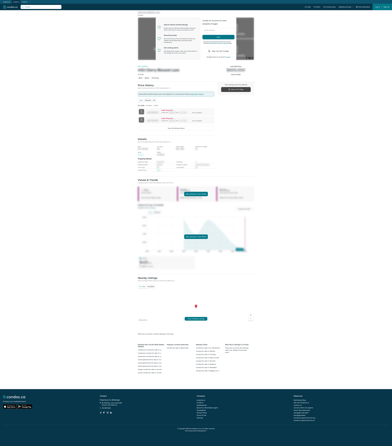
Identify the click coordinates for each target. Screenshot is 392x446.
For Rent (317, 7)
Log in (228, 57)
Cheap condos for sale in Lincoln (150, 369)
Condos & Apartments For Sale (305, 418)
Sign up (194, 94)
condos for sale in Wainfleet (206, 367)
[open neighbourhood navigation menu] (352, 7)
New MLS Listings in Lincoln (237, 345)
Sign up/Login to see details (196, 194)
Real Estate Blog (300, 400)
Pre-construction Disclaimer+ (196, 431)
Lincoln (140, 15)
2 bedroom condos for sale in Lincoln (151, 350)
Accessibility (201, 410)
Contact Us (298, 405)
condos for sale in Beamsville (178, 348)
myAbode (17, 401)
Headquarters (202, 405)
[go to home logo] (14, 396)
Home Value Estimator (302, 410)
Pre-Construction (329, 7)
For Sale (308, 7)
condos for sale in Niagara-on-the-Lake (210, 371)
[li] (111, 412)
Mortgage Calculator (301, 413)
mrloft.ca (24, 2)
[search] (41, 7)
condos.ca (16, 2)
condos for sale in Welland (206, 364)
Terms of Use (201, 415)
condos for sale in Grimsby (206, 354)
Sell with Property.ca (301, 403)
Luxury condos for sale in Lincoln (150, 373)
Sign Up (386, 7)
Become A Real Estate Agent (207, 408)
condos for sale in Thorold (205, 361)
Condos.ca (6, 401)
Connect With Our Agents (303, 408)
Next (218, 37)
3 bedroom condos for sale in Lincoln (151, 356)
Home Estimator (364, 7)
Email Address (208, 29)
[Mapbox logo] (142, 320)
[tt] (101, 412)
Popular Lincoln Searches (177, 345)
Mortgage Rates (299, 415)
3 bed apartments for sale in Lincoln (151, 366)
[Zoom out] (250, 319)
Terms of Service (223, 43)
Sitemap (200, 418)
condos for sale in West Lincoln (207, 358)
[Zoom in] (250, 315)
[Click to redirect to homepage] (10, 7)
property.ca (6, 2)
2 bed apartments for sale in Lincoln (151, 363)
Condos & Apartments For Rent (305, 420)
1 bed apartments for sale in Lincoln (151, 360)
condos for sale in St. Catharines (208, 348)
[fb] (104, 412)
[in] (108, 412)
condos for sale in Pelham (205, 351)
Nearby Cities (201, 345)
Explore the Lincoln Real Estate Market (151, 346)
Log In (377, 7)
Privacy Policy (212, 43)
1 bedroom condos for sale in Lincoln (151, 353)
